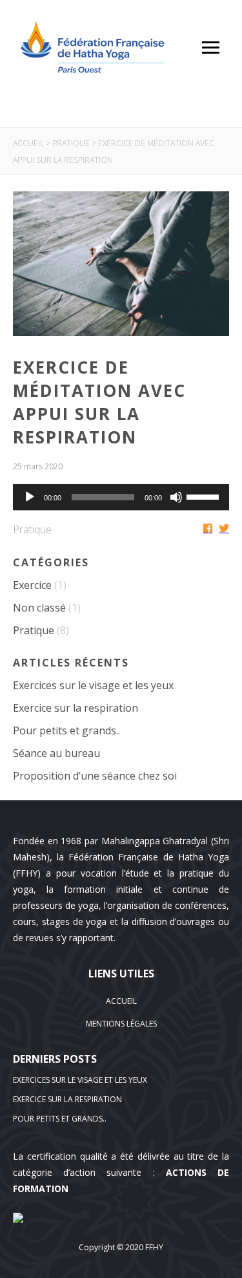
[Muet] (176, 497)
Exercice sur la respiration (75, 708)
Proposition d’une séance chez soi (95, 776)
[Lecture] (29, 497)
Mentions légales (121, 1023)
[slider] (205, 495)
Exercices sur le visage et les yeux (93, 685)
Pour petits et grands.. (66, 730)
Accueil (28, 143)
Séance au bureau (56, 753)
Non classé (39, 608)
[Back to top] (223, 1220)
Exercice (32, 585)
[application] (121, 497)
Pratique (71, 143)
